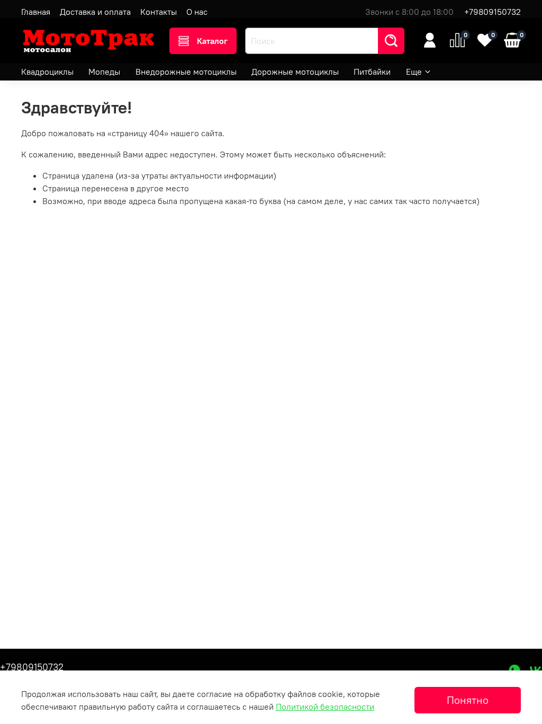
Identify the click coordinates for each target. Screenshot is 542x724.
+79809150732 (492, 11)
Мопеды (104, 71)
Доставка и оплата (95, 11)
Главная (35, 11)
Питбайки (372, 71)
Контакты (158, 11)
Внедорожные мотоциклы (186, 71)
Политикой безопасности (325, 706)
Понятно (468, 700)
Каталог (212, 41)
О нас (196, 11)
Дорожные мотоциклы (295, 71)
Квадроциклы (47, 71)
